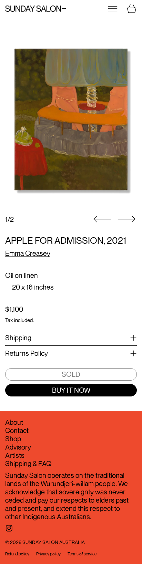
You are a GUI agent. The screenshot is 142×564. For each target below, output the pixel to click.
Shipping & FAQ (28, 463)
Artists (14, 455)
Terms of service (82, 554)
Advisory (18, 447)
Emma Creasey (27, 253)
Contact (17, 430)
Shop (13, 438)
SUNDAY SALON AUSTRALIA (53, 542)
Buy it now (71, 390)
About (14, 422)
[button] (71, 119)
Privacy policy (48, 554)
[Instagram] (9, 528)
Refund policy (17, 554)
